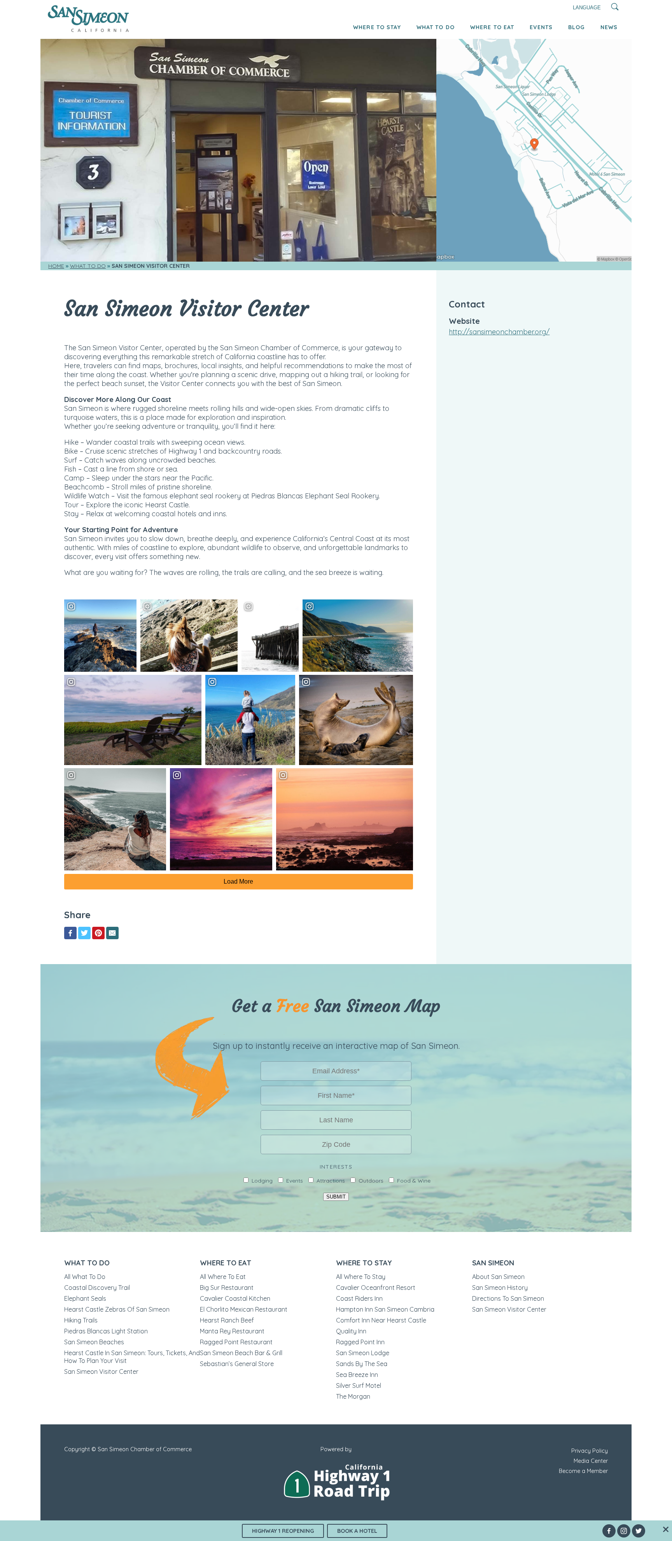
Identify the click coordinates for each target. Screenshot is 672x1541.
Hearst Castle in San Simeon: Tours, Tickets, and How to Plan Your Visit (132, 1357)
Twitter (638, 1531)
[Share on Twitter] (84, 933)
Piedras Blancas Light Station (106, 1331)
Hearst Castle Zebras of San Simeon (117, 1309)
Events (541, 27)
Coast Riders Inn (359, 1298)
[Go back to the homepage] (88, 30)
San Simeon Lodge (362, 1353)
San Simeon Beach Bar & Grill (241, 1353)
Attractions (331, 1180)
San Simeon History (500, 1287)
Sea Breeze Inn (357, 1375)
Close (666, 1529)
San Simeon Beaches (94, 1342)
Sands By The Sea (361, 1364)
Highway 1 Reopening (283, 1530)
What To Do (435, 27)
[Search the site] (615, 7)
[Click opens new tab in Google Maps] (534, 150)
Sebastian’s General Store (237, 1364)
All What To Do (84, 1277)
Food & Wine (413, 1180)
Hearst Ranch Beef (227, 1320)
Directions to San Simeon (508, 1298)
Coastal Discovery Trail (97, 1287)
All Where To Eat (223, 1277)
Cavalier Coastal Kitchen (235, 1298)
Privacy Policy (589, 1450)
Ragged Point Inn (360, 1342)
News (609, 27)
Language (587, 7)
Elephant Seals (85, 1298)
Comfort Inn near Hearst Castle (381, 1320)
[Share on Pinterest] (98, 933)
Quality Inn (351, 1331)
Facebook (609, 1531)
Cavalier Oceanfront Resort (375, 1287)
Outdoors (371, 1180)
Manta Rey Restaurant (232, 1331)
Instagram (623, 1531)
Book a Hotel (357, 1530)
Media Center (591, 1460)
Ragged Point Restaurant (236, 1342)
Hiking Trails (81, 1320)
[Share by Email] (112, 933)
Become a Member (583, 1471)
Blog (576, 27)
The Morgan (353, 1396)
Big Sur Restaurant (227, 1287)
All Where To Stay (360, 1277)
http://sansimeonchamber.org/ (499, 331)
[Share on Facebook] (70, 933)
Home (56, 265)
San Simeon (493, 1262)
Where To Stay (377, 27)
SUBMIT (336, 1197)
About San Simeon (498, 1277)
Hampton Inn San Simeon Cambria (385, 1309)
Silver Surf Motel (358, 1385)
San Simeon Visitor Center (101, 1371)
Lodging (262, 1180)
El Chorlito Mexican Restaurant (243, 1309)
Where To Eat (492, 27)
